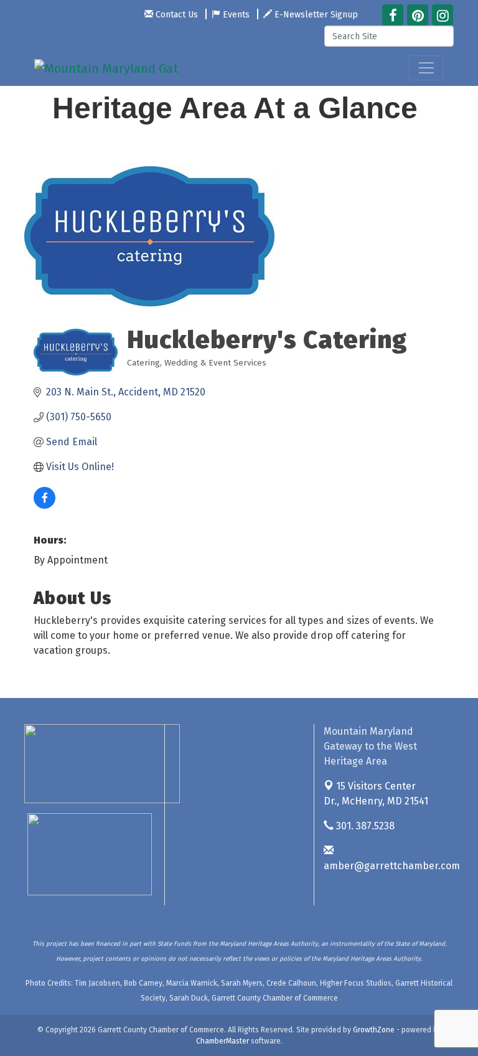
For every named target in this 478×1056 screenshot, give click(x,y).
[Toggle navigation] (426, 67)
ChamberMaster (222, 1041)
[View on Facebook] (44, 505)
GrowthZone (374, 1029)
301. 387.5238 (364, 826)
